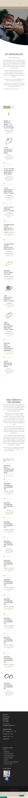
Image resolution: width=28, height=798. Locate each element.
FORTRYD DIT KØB (8, 764)
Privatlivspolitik (3, 797)
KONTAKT (6, 760)
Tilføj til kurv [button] (10, 198)
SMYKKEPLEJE (7, 751)
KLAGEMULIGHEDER (8, 758)
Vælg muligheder (9, 131)
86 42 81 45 (7, 723)
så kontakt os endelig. (19, 450)
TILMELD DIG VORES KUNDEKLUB (11, 762)
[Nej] (7, 797)
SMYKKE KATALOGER (8, 753)
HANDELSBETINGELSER (9, 755)
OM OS (5, 749)
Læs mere (9, 353)
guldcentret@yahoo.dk (9, 725)
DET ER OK (22, 795)
